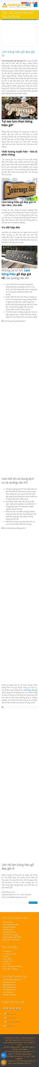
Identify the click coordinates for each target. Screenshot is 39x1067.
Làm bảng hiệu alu (9, 982)
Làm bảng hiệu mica (10, 990)
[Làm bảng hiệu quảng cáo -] (16, 5)
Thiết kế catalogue (9, 927)
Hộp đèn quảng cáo (10, 995)
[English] (25, 3)
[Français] (28, 3)
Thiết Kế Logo (8, 922)
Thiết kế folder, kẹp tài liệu (12, 937)
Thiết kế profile (8, 930)
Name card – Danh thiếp (11, 940)
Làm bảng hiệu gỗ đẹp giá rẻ (18, 53)
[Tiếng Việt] (36, 3)
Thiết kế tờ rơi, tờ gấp (10, 935)
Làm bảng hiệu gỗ (30, 690)
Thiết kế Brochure (9, 932)
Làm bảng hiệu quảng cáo (12, 980)
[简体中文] (22, 3)
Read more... (33, 903)
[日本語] (30, 3)
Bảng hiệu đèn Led (9, 985)
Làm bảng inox (8, 992)
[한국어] (33, 3)
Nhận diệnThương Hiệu (11, 925)
